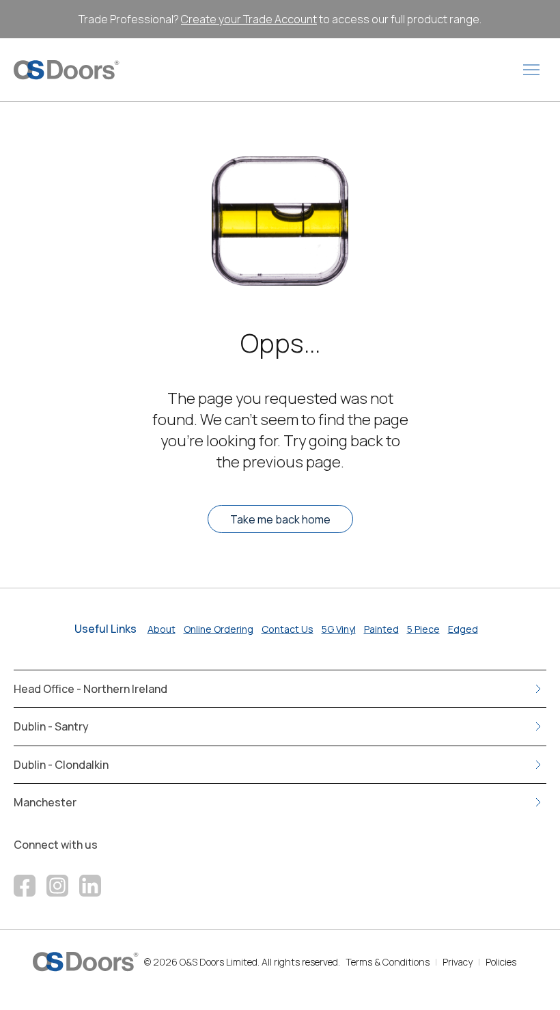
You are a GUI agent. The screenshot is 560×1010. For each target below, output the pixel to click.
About (162, 629)
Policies (501, 961)
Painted (381, 629)
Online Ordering (218, 629)
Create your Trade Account (249, 19)
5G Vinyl (339, 629)
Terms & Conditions (388, 961)
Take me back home (280, 519)
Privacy (458, 961)
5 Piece (423, 629)
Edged (463, 629)
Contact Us (287, 629)
